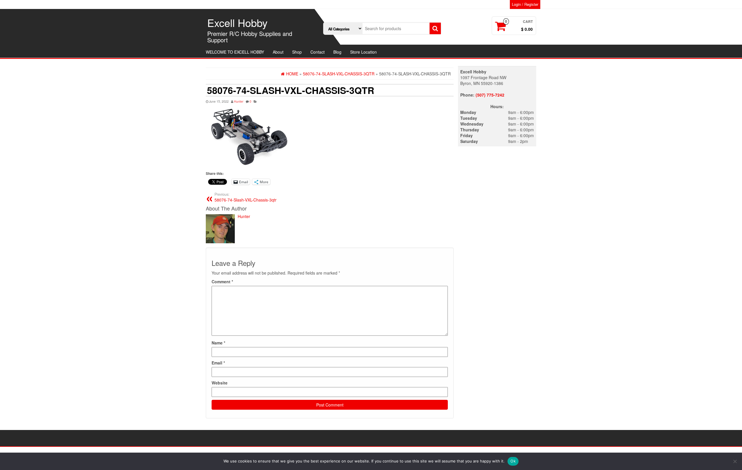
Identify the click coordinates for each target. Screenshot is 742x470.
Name (218, 343)
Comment (222, 281)
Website (220, 383)
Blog (337, 52)
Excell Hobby (237, 22)
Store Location (363, 52)
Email (218, 363)
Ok (513, 461)
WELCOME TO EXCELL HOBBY (235, 52)
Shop (297, 52)
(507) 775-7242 (490, 95)
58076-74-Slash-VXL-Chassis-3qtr (245, 197)
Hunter (238, 101)
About (278, 52)
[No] (735, 461)
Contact (317, 52)
